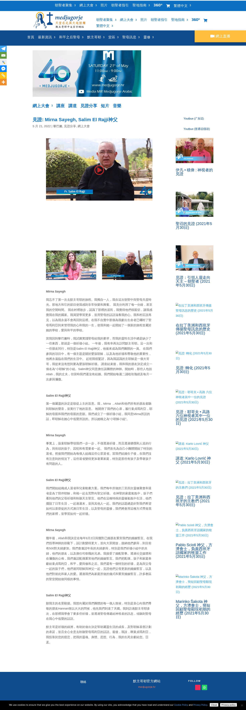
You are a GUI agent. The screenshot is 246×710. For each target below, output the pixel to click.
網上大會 (86, 5)
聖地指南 (140, 5)
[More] (3, 82)
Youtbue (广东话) (194, 118)
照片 (104, 5)
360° (158, 5)
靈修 (146, 37)
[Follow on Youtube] (184, 687)
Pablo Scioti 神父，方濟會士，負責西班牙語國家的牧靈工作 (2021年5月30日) (194, 551)
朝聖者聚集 (63, 5)
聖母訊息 (129, 37)
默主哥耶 (94, 37)
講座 (60, 106)
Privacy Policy (200, 704)
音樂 (117, 106)
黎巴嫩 (57, 126)
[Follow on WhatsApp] (204, 687)
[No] (241, 705)
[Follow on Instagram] (197, 687)
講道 (72, 106)
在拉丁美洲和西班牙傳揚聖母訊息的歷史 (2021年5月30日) (193, 329)
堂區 (111, 37)
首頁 (30, 37)
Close (214, 704)
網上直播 (222, 36)
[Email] (3, 55)
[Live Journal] (3, 62)
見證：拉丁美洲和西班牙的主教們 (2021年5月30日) (193, 501)
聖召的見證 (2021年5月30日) (194, 225)
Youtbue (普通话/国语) (197, 129)
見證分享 (88, 106)
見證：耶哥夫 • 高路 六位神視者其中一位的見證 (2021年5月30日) (194, 418)
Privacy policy (228, 704)
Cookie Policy (181, 704)
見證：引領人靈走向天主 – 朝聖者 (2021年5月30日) (193, 281)
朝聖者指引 (120, 5)
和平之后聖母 (69, 37)
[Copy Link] (3, 75)
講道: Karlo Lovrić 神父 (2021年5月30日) (193, 460)
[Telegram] (3, 48)
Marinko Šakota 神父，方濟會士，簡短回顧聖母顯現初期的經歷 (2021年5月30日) (193, 609)
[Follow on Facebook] (191, 687)
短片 (105, 106)
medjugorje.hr (147, 686)
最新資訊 (45, 37)
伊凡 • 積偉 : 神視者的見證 (194, 172)
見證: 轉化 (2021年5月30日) (193, 370)
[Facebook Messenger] (3, 68)
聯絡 (83, 682)
